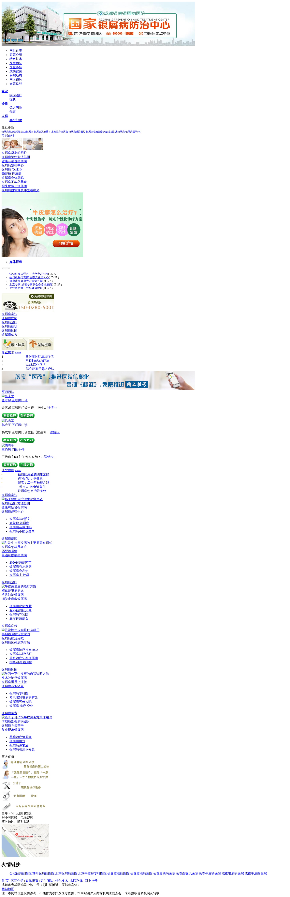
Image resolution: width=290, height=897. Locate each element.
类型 (12, 120)
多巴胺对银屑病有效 (23, 697)
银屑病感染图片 (77, 131)
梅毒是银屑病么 (13, 590)
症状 (12, 99)
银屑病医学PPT (133, 131)
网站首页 (15, 50)
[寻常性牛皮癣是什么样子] (20, 630)
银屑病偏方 (9, 334)
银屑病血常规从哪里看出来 (20, 190)
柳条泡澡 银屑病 (20, 662)
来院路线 (15, 83)
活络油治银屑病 (13, 594)
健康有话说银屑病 (14, 161)
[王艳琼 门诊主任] (8, 445)
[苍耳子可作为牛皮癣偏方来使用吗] (27, 717)
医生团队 (15, 63)
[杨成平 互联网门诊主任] (8, 420)
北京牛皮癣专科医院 (92, 873)
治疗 (19, 95)
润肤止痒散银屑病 (14, 599)
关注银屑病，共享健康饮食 (26, 288)
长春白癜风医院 (187, 873)
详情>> (52, 407)
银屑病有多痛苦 (13, 686)
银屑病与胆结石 (20, 654)
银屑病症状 (9, 326)
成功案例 (15, 71)
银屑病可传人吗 (20, 701)
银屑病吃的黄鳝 (94, 131)
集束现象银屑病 (13, 729)
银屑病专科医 (18, 693)
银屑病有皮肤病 (20, 566)
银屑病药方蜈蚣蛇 (11, 131)
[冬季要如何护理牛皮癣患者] (22, 499)
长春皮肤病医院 (118, 873)
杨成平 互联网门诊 (15, 425)
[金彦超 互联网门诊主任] (8, 396)
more (18, 352)
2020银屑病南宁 (20, 562)
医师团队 (8, 392)
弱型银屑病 (9, 551)
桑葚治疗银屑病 (20, 737)
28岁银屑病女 (18, 618)
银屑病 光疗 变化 (21, 705)
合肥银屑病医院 (20, 873)
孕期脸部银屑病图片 (16, 721)
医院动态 (15, 75)
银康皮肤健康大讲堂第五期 (26, 281)
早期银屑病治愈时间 (16, 634)
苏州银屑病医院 (43, 873)
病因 (12, 95)
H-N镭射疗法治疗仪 (40, 356)
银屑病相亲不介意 (22, 749)
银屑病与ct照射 (12, 169)
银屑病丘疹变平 (13, 725)
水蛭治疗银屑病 (59, 131)
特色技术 (15, 59)
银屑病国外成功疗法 (16, 642)
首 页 (5, 880)
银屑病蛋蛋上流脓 (14, 682)
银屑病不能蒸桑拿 (14, 182)
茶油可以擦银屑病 (14, 555)
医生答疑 (15, 67)
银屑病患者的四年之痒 (33, 474)
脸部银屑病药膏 (20, 610)
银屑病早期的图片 (14, 153)
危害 (12, 112)
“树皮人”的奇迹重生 (32, 486)
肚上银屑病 (27, 131)
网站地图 (8, 889)
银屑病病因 (9, 318)
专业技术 (8, 352)
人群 (5, 116)
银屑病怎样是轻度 (14, 547)
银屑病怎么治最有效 (32, 491)
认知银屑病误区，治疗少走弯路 (28, 273)
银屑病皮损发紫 (20, 606)
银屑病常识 (9, 314)
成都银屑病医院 (233, 873)
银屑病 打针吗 (19, 575)
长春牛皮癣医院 (210, 873)
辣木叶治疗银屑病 (14, 677)
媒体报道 (15, 262)
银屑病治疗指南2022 (23, 649)
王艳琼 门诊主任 (13, 449)
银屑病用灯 (17, 741)
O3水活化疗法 (36, 364)
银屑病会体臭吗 (13, 177)
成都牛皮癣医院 (256, 873)
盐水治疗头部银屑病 (23, 658)
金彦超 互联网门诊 (15, 400)
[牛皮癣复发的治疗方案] (19, 586)
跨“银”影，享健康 (30, 478)
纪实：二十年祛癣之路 (33, 482)
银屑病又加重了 (42, 131)
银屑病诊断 (9, 330)
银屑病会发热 (18, 570)
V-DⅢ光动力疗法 (37, 360)
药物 (19, 107)
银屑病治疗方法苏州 (16, 157)
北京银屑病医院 (66, 873)
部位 (19, 120)
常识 (5, 91)
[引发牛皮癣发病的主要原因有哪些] (27, 542)
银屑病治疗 (9, 322)
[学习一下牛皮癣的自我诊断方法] (25, 673)
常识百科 (8, 135)
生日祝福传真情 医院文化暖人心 (29, 277)
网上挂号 (91, 880)
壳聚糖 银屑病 (11, 173)
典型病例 (8, 470)
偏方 (12, 107)
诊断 (5, 103)
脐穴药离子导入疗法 (40, 369)
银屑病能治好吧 (13, 638)
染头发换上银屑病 (14, 186)
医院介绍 (15, 54)
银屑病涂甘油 (18, 745)
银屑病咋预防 (18, 614)
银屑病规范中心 (13, 165)
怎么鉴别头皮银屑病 (114, 131)
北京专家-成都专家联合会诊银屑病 (30, 284)
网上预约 (15, 79)
